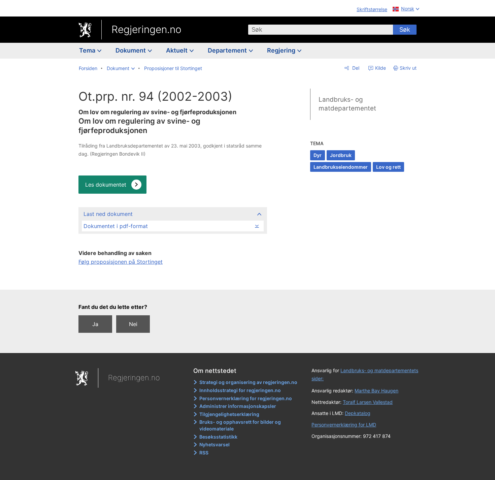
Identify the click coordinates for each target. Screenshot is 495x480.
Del (355, 68)
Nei (133, 324)
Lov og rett (388, 167)
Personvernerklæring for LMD (343, 424)
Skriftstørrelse (372, 9)
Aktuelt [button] (177, 50)
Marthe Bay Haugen (376, 390)
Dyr (318, 155)
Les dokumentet (105, 184)
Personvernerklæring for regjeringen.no (245, 398)
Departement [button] (228, 50)
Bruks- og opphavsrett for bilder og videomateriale (240, 425)
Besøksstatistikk (218, 437)
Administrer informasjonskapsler (237, 406)
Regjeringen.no (146, 29)
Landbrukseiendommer (341, 167)
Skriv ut (408, 68)
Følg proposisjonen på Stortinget (120, 261)
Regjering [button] (282, 50)
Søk (404, 29)
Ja (95, 324)
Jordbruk (341, 155)
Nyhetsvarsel (214, 444)
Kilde (380, 68)
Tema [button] (88, 50)
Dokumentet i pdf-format (116, 226)
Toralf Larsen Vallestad (368, 402)
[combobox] (320, 30)
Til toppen (172, 280)
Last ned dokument (108, 214)
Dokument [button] (131, 50)
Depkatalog (357, 413)
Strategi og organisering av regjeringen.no (248, 382)
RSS (203, 452)
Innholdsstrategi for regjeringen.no (240, 390)
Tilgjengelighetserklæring (229, 414)
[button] (121, 68)
